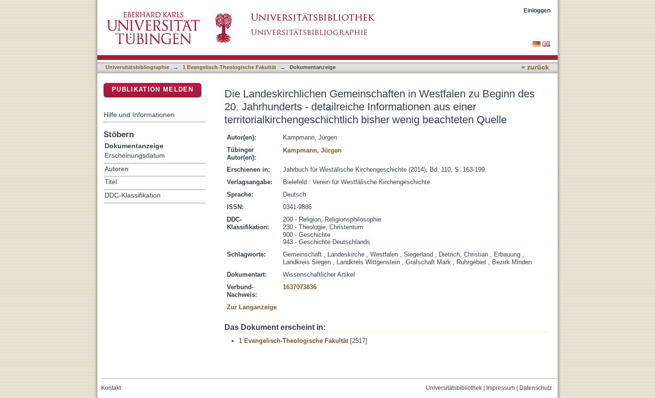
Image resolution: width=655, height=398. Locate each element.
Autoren (117, 169)
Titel (111, 182)
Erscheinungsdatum (135, 155)
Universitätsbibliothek (454, 388)
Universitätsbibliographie (137, 67)
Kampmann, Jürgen (312, 150)
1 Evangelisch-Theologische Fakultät (229, 67)
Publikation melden (152, 89)
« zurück (535, 67)
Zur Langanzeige (252, 307)
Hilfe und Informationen (139, 114)
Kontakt (111, 388)
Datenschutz (535, 388)
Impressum (500, 388)
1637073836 (299, 287)
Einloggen (537, 10)
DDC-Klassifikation (133, 195)
